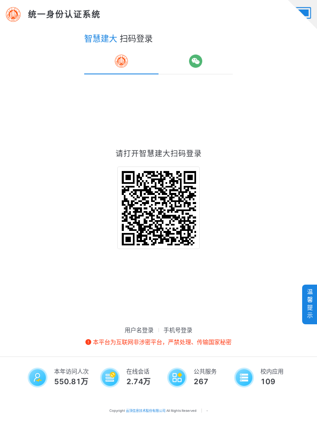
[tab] (121, 61)
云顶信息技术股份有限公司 (146, 411)
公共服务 (205, 371)
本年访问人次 (71, 371)
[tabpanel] (158, 198)
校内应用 (272, 371)
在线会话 (137, 371)
